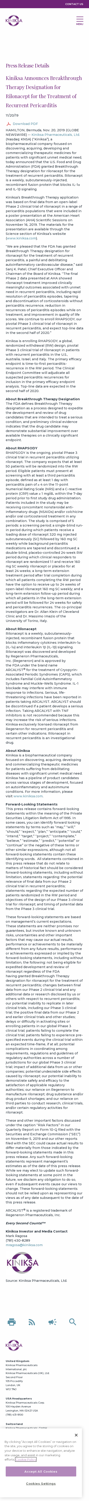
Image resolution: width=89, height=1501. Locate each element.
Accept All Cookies (40, 1471)
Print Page (11, 1322)
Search (73, 1322)
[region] (41, 1462)
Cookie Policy (26, 1459)
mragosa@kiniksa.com (24, 1245)
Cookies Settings (41, 1483)
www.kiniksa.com (21, 238)
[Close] (76, 1435)
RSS (32, 1322)
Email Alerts (52, 1322)
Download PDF (25, 124)
